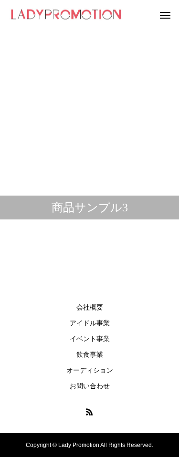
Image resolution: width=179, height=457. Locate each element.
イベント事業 (90, 339)
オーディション (89, 370)
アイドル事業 (90, 323)
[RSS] (90, 411)
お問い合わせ (90, 386)
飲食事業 (89, 354)
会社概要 (89, 307)
